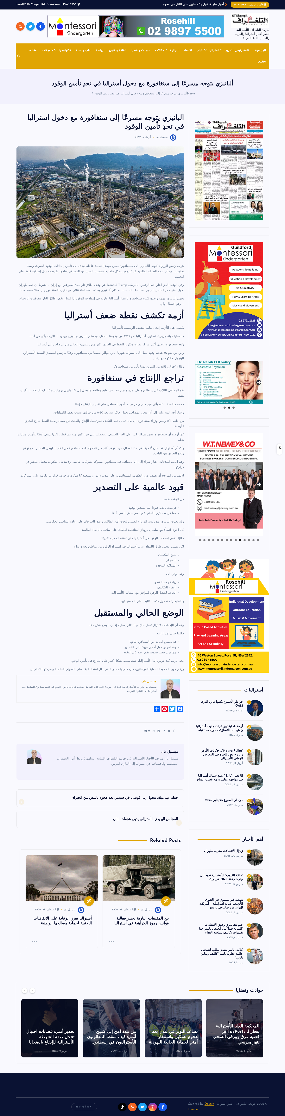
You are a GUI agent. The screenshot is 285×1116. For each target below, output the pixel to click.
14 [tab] (200, 540)
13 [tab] (204, 540)
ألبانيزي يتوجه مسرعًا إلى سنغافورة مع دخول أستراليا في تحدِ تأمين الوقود (140, 93)
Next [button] (258, 381)
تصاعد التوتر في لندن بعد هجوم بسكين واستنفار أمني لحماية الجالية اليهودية (235, 1037)
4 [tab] (245, 540)
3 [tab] (225, 408)
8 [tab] (227, 540)
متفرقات (47, 50)
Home (191, 93)
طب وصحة (83, 50)
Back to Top (82, 1107)
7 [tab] (231, 540)
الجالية (174, 50)
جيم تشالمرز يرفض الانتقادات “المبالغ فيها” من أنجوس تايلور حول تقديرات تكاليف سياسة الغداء (220, 928)
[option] (234, 1028)
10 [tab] (218, 540)
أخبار (200, 50)
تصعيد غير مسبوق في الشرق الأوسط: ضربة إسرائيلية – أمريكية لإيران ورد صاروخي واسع (221, 903)
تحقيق (262, 61)
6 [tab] (236, 540)
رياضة (100, 50)
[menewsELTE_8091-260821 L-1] (229, 170)
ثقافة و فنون (117, 50)
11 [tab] (213, 540)
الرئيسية (260, 50)
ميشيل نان (162, 137)
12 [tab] (209, 540)
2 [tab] (229, 408)
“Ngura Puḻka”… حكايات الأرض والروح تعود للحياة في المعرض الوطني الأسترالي (222, 754)
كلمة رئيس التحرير (237, 50)
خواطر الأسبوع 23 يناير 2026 (224, 800)
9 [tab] (222, 540)
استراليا (214, 50)
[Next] (32, 990)
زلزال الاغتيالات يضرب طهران (223, 851)
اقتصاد (188, 50)
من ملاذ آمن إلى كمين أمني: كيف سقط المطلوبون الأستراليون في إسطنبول (173, 1037)
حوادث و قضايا (140, 50)
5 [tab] (240, 540)
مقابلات (32, 50)
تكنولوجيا (65, 50)
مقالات (159, 50)
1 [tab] (233, 408)
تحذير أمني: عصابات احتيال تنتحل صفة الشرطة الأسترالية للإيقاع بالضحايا (112, 1037)
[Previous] (25, 990)
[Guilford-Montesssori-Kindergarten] (229, 290)
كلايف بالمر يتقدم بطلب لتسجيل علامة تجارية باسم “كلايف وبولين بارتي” (222, 953)
